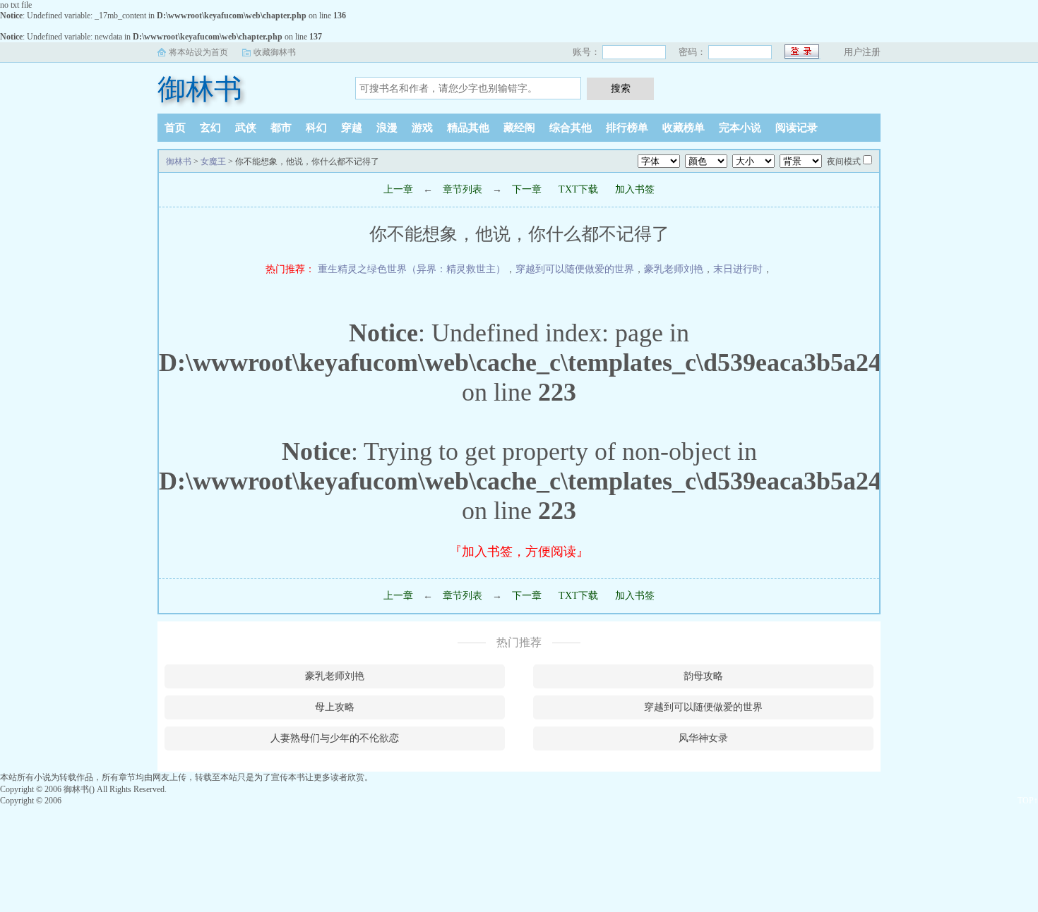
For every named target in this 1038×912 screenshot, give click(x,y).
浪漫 (387, 127)
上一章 (398, 189)
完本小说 (740, 127)
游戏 (422, 127)
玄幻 (210, 127)
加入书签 (635, 189)
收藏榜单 (683, 127)
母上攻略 (334, 707)
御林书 (199, 89)
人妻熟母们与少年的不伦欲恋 (334, 738)
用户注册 (862, 52)
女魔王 (213, 161)
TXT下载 (578, 189)
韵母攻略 (703, 676)
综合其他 (570, 127)
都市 (281, 127)
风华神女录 (703, 738)
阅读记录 (796, 127)
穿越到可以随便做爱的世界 (574, 269)
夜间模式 (844, 161)
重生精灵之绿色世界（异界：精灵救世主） (412, 269)
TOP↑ (1028, 800)
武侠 (245, 127)
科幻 (316, 127)
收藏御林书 (274, 52)
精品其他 (468, 127)
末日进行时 (738, 269)
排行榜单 (627, 127)
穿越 (351, 127)
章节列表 (462, 189)
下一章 (527, 189)
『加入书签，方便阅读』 (519, 552)
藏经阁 (519, 127)
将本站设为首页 (198, 52)
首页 (175, 127)
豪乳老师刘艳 (673, 269)
